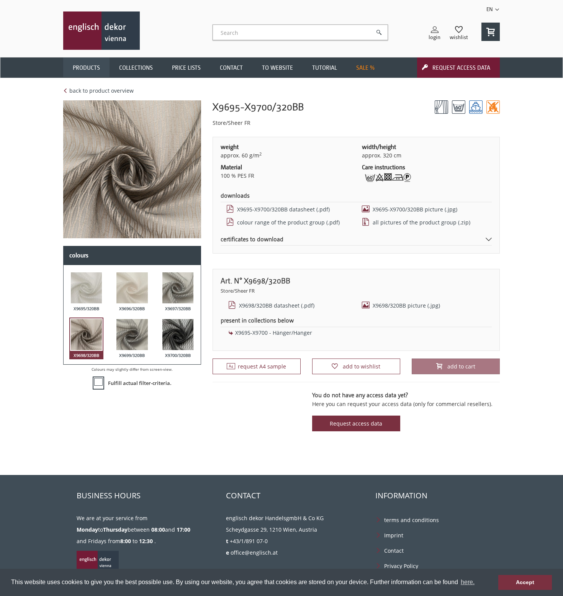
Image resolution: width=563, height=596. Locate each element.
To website (277, 67)
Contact (231, 67)
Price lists (186, 67)
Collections (136, 67)
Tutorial (324, 67)
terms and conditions (411, 520)
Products (86, 67)
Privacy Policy (401, 566)
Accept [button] (525, 582)
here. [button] (468, 582)
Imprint (393, 535)
